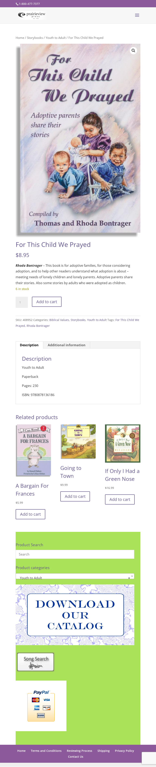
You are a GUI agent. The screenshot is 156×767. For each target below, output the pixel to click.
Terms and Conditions (46, 751)
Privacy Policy (124, 751)
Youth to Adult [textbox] (73, 578)
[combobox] (75, 576)
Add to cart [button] (30, 514)
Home (20, 38)
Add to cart (46, 301)
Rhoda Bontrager (38, 326)
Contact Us (75, 757)
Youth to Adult (56, 38)
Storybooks (35, 38)
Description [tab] (29, 345)
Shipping (104, 751)
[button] (133, 50)
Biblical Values (59, 320)
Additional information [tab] (67, 345)
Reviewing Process (79, 751)
